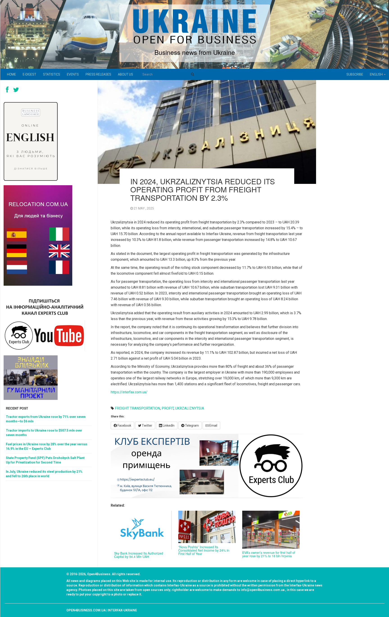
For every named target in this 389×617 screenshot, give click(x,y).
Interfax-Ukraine (122, 610)
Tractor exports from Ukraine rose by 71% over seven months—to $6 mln (46, 419)
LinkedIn (168, 425)
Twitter (146, 425)
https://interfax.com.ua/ (129, 392)
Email (213, 425)
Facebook (124, 425)
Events (73, 74)
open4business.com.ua (86, 610)
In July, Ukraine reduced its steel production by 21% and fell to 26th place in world (44, 474)
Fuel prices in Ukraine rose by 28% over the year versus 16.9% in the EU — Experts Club (46, 446)
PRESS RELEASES (98, 74)
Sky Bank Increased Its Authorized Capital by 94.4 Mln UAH (138, 555)
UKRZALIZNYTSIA (189, 408)
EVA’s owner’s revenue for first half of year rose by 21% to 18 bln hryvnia (268, 554)
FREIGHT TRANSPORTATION (137, 408)
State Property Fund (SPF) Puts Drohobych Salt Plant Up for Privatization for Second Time (45, 460)
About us (125, 74)
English (376, 74)
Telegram (191, 425)
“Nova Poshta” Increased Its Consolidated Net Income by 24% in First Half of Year (203, 550)
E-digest (29, 74)
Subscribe (354, 74)
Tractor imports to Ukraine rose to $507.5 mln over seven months (44, 433)
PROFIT (168, 408)
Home (11, 74)
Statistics (51, 74)
